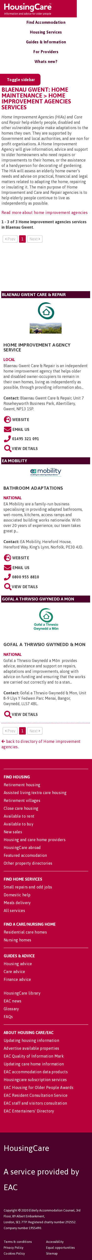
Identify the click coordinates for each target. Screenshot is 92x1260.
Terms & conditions (18, 1242)
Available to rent (19, 816)
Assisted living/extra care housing (35, 792)
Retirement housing (22, 785)
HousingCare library (22, 993)
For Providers (45, 52)
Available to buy (18, 824)
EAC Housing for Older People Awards (38, 1087)
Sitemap (52, 1253)
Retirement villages (22, 800)
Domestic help (17, 895)
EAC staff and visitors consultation (35, 1103)
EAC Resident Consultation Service (36, 1095)
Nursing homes (17, 940)
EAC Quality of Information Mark (34, 1056)
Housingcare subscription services (35, 1079)
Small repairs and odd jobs (28, 887)
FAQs (8, 1016)
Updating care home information (34, 1064)
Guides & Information (46, 42)
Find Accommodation (46, 22)
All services (14, 910)
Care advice (14, 971)
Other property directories (28, 863)
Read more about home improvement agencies (44, 212)
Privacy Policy (13, 1247)
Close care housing (21, 808)
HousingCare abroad (22, 847)
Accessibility (55, 1242)
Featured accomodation (25, 855)
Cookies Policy (14, 1253)
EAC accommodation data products (36, 1072)
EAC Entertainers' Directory (29, 1111)
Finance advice (17, 979)
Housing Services (46, 32)
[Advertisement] (46, 269)
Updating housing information (31, 1040)
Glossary (11, 1009)
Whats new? (46, 61)
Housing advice (18, 963)
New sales (13, 832)
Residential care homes (25, 932)
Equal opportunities (60, 1247)
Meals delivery (17, 902)
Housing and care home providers (35, 839)
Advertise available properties (31, 1048)
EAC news (13, 1001)
